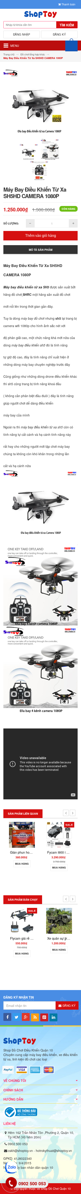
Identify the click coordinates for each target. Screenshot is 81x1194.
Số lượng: (11, 223)
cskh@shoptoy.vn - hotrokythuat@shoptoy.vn (40, 1150)
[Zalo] (10, 1167)
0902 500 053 (18, 1144)
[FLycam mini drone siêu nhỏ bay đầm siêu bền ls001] (59, 920)
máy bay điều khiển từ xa (39, 427)
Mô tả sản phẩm (40, 250)
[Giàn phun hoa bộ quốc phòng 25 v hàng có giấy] (22, 834)
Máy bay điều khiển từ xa (22, 287)
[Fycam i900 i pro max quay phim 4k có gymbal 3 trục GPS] (59, 834)
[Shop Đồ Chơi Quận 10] (40, 15)
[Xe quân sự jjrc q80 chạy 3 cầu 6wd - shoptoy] (22, 920)
